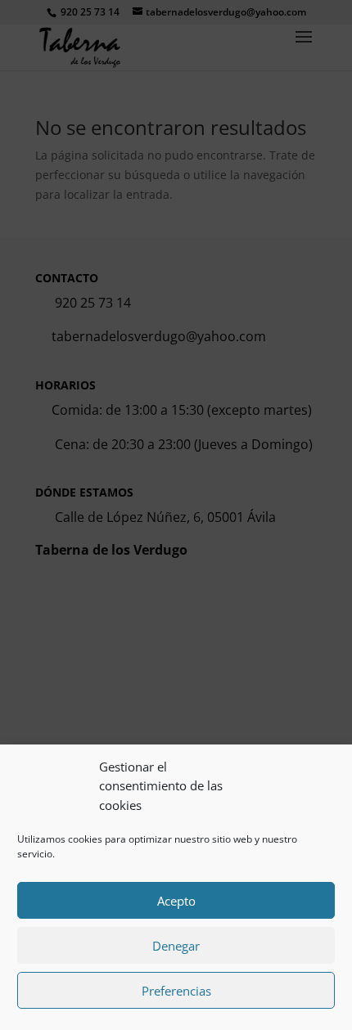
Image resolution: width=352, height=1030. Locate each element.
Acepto (176, 901)
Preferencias (176, 991)
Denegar (176, 946)
